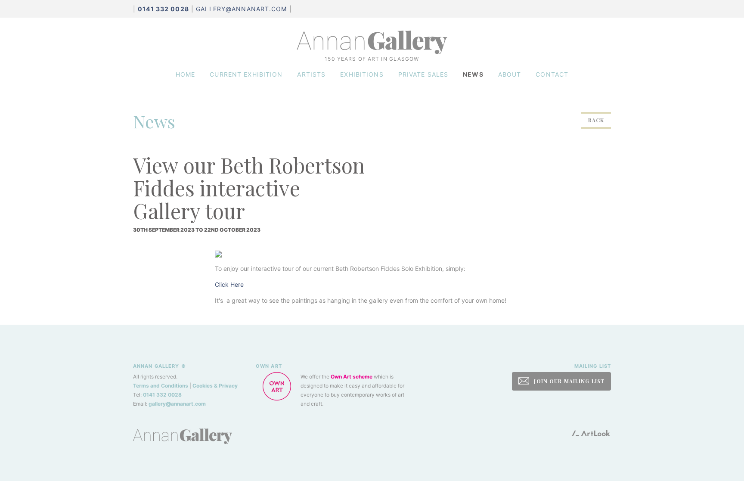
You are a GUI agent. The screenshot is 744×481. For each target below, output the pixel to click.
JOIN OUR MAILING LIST (568, 381)
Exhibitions (361, 74)
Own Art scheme (351, 376)
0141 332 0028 (162, 394)
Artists (311, 74)
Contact (552, 74)
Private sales (423, 74)
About (509, 74)
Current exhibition (246, 74)
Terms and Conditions (160, 385)
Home (185, 74)
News (473, 74)
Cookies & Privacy (215, 385)
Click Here (229, 284)
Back (596, 120)
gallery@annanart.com (241, 8)
